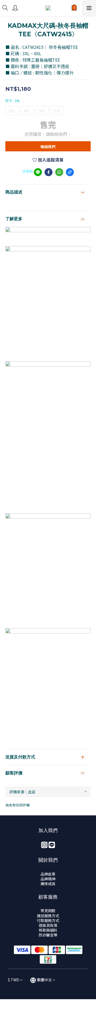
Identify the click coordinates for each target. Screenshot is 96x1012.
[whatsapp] (59, 172)
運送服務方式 (48, 915)
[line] (38, 172)
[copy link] (70, 172)
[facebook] (49, 172)
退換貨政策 (48, 925)
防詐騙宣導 (48, 935)
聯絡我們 (48, 146)
